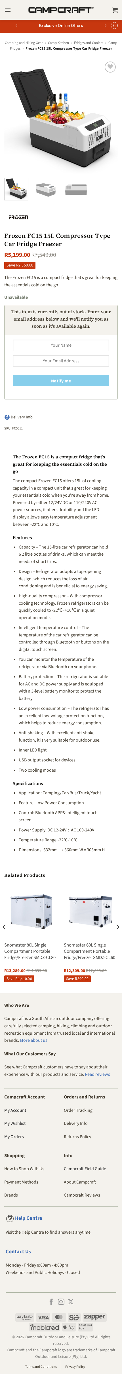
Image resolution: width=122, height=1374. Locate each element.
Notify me (61, 381)
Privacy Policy (75, 1366)
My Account (15, 1110)
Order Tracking (78, 1110)
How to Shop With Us (24, 1169)
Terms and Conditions (41, 1366)
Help (28, 1218)
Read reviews (97, 1074)
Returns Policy (77, 1137)
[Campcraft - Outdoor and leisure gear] (61, 10)
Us (18, 1251)
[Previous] (14, 116)
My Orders (14, 1137)
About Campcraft (80, 1182)
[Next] (108, 116)
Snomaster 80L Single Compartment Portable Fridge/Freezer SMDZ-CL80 (30, 951)
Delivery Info (76, 1123)
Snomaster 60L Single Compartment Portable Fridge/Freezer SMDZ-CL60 (89, 951)
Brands (11, 1195)
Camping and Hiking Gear (24, 42)
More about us (33, 1040)
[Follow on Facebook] (51, 1302)
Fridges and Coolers (88, 42)
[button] (7, 10)
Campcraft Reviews (82, 1195)
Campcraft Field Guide (85, 1169)
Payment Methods (21, 1182)
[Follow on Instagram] (61, 1302)
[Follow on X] (71, 1302)
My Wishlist (15, 1123)
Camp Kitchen (58, 42)
